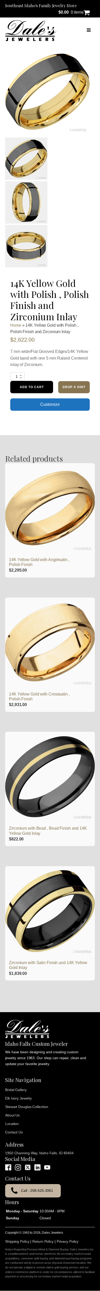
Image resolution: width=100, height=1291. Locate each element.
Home (15, 325)
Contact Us (14, 1132)
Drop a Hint (74, 387)
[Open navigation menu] (89, 30)
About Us (12, 1115)
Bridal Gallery (16, 1090)
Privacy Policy (68, 1241)
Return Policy (43, 1241)
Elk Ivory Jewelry (18, 1098)
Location (12, 1124)
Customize (49, 404)
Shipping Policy (17, 1241)
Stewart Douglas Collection (26, 1107)
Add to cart (32, 387)
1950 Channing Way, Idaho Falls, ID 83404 (39, 1153)
